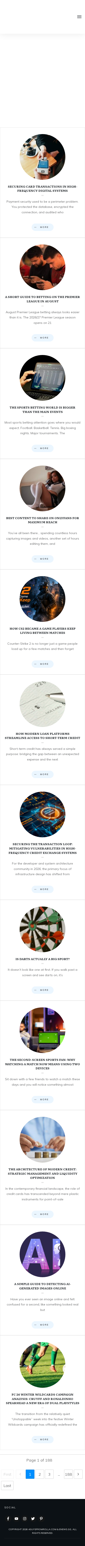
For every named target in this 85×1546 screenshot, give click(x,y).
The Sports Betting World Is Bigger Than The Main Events (42, 403)
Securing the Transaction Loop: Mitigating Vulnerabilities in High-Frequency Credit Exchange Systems (42, 842)
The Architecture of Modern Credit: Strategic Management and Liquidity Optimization (42, 1167)
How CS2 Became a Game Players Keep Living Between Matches (42, 622)
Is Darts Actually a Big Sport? (42, 950)
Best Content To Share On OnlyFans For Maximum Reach (42, 514)
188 (68, 1474)
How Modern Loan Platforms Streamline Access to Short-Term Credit (42, 730)
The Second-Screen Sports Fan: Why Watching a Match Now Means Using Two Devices (42, 1055)
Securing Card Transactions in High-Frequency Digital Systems (42, 183)
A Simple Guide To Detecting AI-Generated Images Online (42, 1280)
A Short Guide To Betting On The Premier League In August (42, 293)
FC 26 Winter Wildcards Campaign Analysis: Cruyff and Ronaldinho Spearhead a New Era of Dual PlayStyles (42, 1393)
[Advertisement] (42, 78)
